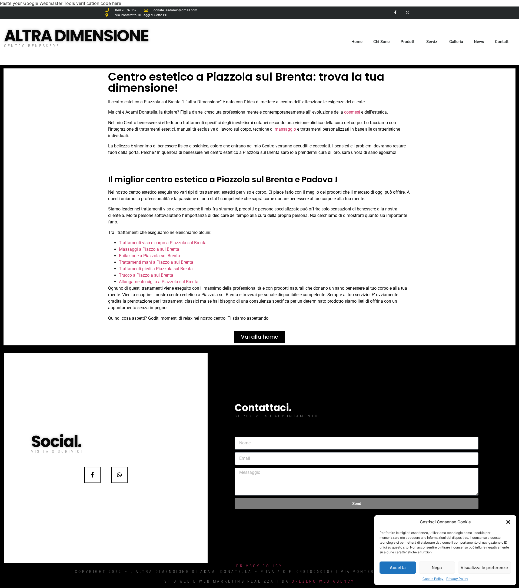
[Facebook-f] (395, 12)
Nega (437, 567)
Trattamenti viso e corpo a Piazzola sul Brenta (163, 242)
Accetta (398, 567)
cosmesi (352, 112)
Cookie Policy (433, 579)
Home (356, 41)
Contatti (502, 41)
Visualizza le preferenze (484, 567)
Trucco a (128, 275)
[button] (508, 522)
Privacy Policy (457, 579)
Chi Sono (381, 41)
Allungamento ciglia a (140, 281)
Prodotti (408, 41)
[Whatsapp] (407, 12)
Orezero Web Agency (323, 581)
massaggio (285, 129)
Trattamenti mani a (138, 262)
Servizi (432, 41)
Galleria (456, 41)
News (479, 41)
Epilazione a (131, 255)
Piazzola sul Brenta (160, 249)
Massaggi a (130, 249)
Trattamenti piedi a (137, 268)
